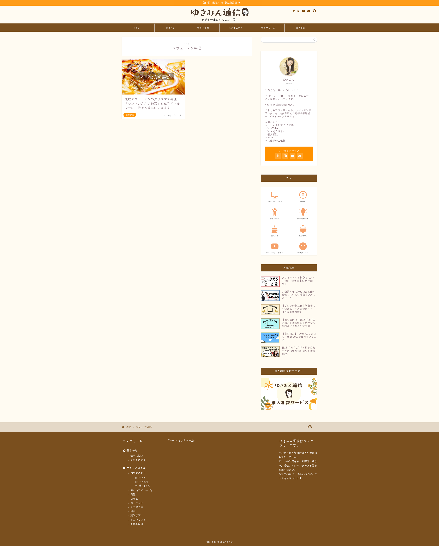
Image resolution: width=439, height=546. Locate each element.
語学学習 (135, 515)
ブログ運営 (203, 28)
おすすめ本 (140, 477)
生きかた (138, 28)
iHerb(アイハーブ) (141, 490)
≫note (269, 137)
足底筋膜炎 (136, 524)
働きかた (170, 28)
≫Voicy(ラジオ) (274, 131)
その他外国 (136, 507)
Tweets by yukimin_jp (181, 440)
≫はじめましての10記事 (279, 125)
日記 (133, 494)
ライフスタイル (136, 467)
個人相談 (301, 28)
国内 (133, 511)
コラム (134, 499)
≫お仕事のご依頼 (275, 140)
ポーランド (136, 503)
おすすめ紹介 (236, 28)
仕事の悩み (136, 455)
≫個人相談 (271, 134)
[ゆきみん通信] (219, 21)
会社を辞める (138, 460)
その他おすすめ (142, 485)
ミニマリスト (138, 519)
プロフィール (268, 28)
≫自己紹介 (271, 122)
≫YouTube (271, 128)
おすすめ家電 (141, 481)
